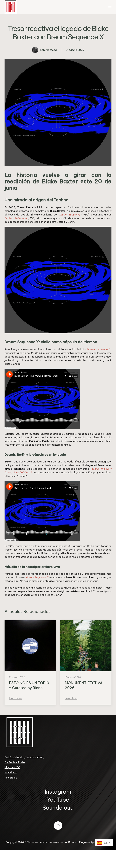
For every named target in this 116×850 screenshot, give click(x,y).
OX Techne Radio (15, 762)
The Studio (11, 777)
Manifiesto (11, 772)
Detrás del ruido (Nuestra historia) (24, 757)
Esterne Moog (48, 49)
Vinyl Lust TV (12, 767)
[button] (109, 7)
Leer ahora (15, 698)
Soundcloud (58, 807)
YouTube (58, 799)
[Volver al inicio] (11, 7)
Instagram (58, 791)
